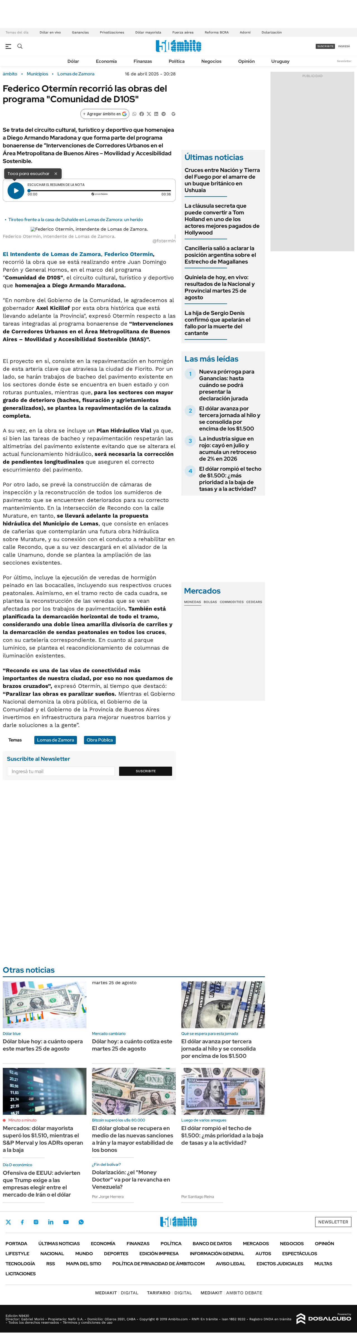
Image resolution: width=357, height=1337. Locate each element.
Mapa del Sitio (83, 1264)
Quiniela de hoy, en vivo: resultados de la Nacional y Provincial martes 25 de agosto (220, 287)
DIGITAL (117, 1292)
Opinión (246, 61)
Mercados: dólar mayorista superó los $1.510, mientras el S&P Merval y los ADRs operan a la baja (43, 1139)
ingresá (344, 46)
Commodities (232, 602)
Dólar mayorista (148, 32)
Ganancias (80, 32)
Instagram (35, 1221)
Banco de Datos (212, 1244)
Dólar (73, 61)
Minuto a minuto (22, 1120)
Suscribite (146, 771)
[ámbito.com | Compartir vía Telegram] (163, 113)
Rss (50, 1264)
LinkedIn (50, 1221)
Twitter (8, 1222)
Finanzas (143, 61)
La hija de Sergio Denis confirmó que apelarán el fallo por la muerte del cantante (217, 323)
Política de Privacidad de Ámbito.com (158, 1264)
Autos (263, 1254)
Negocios (211, 61)
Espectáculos (299, 1254)
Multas (323, 1264)
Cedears (254, 602)
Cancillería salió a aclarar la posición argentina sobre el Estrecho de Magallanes (220, 255)
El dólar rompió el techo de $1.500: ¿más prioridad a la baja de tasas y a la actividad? (230, 478)
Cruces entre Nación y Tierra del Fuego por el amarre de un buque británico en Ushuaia (222, 180)
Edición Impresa (159, 1254)
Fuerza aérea (183, 32)
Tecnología (20, 1264)
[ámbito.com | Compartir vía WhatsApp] (134, 113)
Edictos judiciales (280, 1264)
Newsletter (344, 61)
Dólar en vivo (50, 32)
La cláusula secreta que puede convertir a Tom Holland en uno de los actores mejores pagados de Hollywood (222, 219)
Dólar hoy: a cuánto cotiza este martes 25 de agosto (132, 1045)
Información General (217, 1254)
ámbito (10, 74)
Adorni (245, 32)
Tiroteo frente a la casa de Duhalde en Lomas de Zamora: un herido (75, 220)
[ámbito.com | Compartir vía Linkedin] (156, 113)
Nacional (52, 1254)
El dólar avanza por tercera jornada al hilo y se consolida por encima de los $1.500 (229, 418)
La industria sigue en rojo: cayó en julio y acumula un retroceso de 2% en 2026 (227, 448)
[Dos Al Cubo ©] (323, 1318)
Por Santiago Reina (197, 1196)
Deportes (116, 1254)
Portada (16, 1244)
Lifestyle (17, 1254)
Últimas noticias (59, 1244)
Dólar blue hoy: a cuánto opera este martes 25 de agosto (43, 1045)
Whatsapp (81, 1221)
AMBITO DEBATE (231, 1292)
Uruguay (280, 61)
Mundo (84, 1254)
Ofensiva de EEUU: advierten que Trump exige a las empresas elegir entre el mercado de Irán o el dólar (41, 1183)
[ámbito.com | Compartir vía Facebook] (141, 113)
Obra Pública (100, 740)
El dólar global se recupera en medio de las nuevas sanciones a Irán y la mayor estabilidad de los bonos (132, 1139)
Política (177, 61)
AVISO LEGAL (230, 1264)
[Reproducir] (16, 190)
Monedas (192, 602)
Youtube (66, 1222)
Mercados (256, 1244)
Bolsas (210, 602)
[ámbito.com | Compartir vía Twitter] (149, 113)
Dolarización (272, 32)
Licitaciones (21, 1274)
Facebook (22, 1221)
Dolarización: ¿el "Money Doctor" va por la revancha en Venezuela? (131, 1179)
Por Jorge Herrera (108, 1196)
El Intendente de (52, 254)
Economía (106, 61)
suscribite (325, 46)
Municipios (37, 74)
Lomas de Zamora (76, 74)
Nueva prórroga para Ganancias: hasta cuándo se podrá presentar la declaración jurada (226, 385)
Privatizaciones (112, 32)
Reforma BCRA (217, 32)
